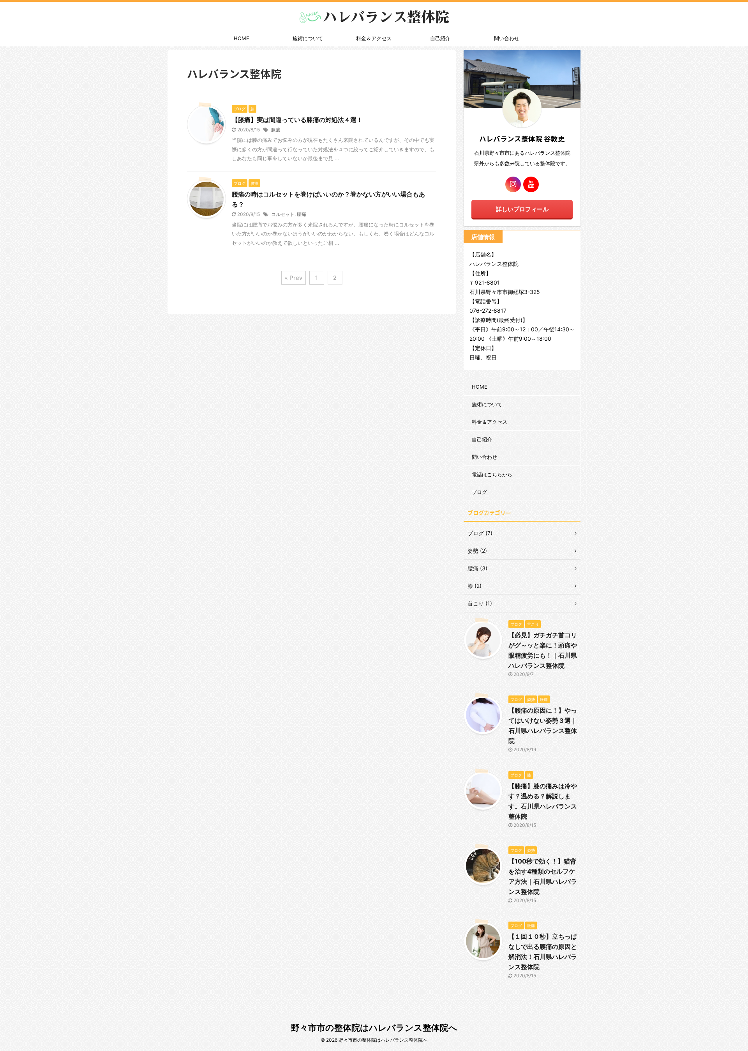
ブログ (479, 492)
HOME (241, 38)
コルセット (283, 214)
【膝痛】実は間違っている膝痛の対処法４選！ (297, 120)
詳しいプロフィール (522, 209)
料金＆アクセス (374, 38)
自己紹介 (440, 38)
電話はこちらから (492, 474)
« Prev (293, 277)
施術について (308, 38)
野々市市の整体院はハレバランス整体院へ (374, 1028)
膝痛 (275, 130)
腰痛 (301, 214)
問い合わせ (506, 38)
